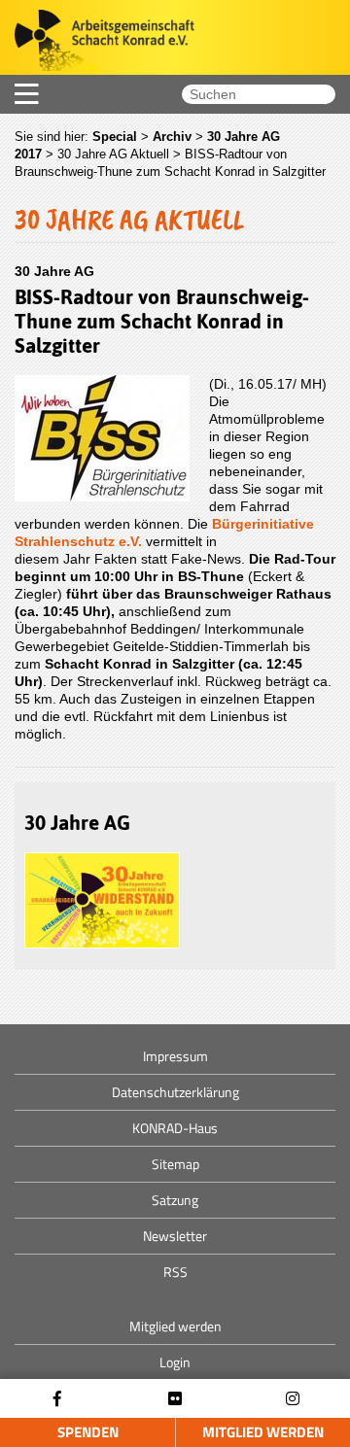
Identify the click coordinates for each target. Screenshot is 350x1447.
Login (175, 1362)
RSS (175, 1271)
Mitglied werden (263, 1432)
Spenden (88, 1432)
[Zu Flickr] (175, 1399)
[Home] (97, 42)
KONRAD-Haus (175, 1128)
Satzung (175, 1199)
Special (114, 136)
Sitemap (175, 1164)
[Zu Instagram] (292, 1399)
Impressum (175, 1056)
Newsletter (175, 1235)
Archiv (172, 136)
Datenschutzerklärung (175, 1092)
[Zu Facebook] (57, 1399)
